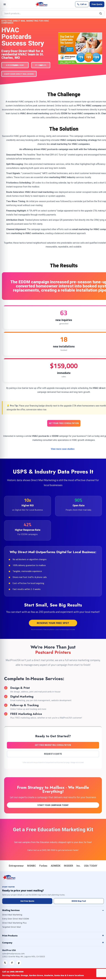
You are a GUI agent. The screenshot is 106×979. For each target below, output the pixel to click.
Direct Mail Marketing (12, 914)
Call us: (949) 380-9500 (12, 971)
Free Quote (97, 4)
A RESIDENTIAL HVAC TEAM (15, 65)
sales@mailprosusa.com (13, 953)
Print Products (10, 935)
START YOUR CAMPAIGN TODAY (53, 805)
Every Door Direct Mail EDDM (15, 918)
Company (7, 942)
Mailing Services (11, 910)
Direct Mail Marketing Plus (14, 923)
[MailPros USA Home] (41, 4)
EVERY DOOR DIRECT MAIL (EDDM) (19, 73)
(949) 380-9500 (48, 850)
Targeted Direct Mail (11, 927)
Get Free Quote (27, 901)
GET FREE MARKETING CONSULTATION (53, 745)
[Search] (100, 13)
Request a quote (53, 753)
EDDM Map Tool (79, 901)
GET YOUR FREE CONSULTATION (64, 423)
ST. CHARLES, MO (41, 65)
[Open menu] (4, 4)
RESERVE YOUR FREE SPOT (53, 623)
